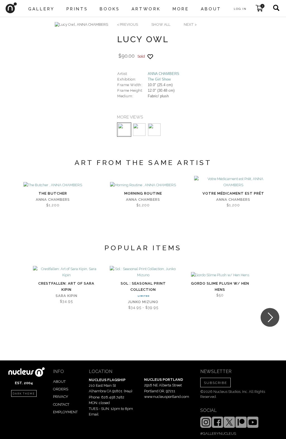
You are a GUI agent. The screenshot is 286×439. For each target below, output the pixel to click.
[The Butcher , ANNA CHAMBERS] (52, 185)
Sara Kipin (66, 296)
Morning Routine (143, 193)
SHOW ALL (160, 24)
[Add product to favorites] (150, 56)
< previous (127, 24)
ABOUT (59, 381)
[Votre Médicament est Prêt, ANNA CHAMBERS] (233, 182)
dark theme (24, 393)
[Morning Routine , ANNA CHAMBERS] (143, 185)
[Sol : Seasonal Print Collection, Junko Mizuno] (143, 272)
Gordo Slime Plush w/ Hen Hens (220, 286)
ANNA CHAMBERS (163, 74)
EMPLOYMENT (65, 412)
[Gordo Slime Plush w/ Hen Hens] (220, 275)
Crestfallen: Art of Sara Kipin (66, 286)
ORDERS (60, 389)
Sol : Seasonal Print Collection (143, 286)
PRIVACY (60, 397)
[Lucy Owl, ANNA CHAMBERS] (81, 24)
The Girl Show (159, 79)
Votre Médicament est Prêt (233, 193)
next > (190, 24)
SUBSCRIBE (215, 383)
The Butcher (53, 193)
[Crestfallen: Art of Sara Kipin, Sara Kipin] (66, 272)
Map (128, 391)
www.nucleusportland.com (166, 397)
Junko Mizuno (143, 302)
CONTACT (61, 404)
